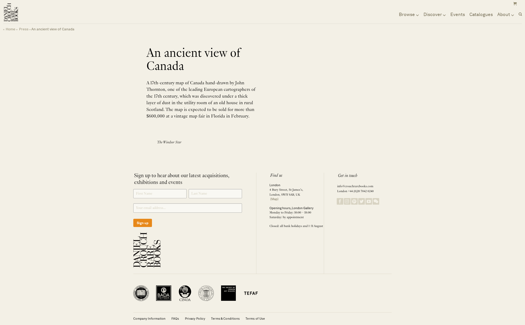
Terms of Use (255, 318)
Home (10, 29)
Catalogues (481, 14)
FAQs (175, 318)
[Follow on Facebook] (340, 201)
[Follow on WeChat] (376, 201)
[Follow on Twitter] (361, 201)
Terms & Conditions (225, 318)
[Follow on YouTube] (368, 201)
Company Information (149, 318)
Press (24, 29)
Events (457, 14)
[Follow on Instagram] (347, 201)
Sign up (142, 223)
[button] (514, 4)
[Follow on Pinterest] (354, 201)
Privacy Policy (195, 318)
